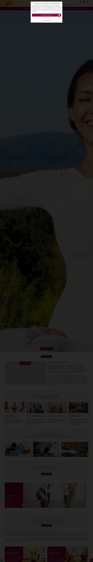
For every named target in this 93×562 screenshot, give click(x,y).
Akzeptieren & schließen (46, 15)
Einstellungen (46, 17)
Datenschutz (49, 20)
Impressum (44, 20)
